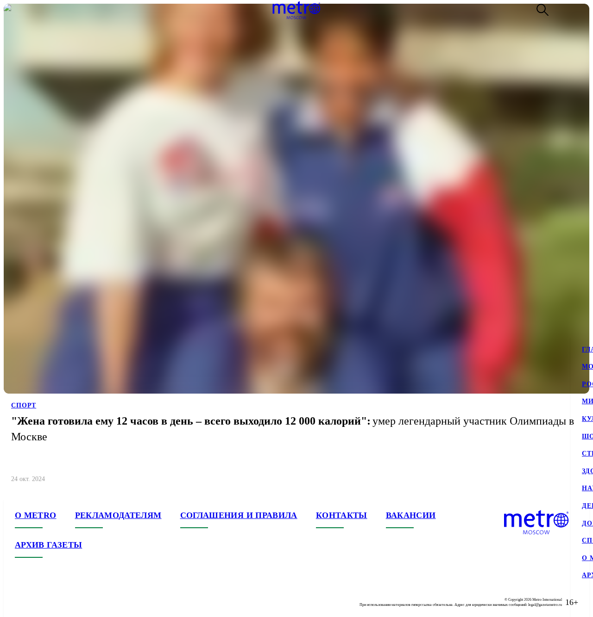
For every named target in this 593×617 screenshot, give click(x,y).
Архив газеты (48, 544)
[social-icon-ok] (59, 602)
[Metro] (296, 10)
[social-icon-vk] (22, 602)
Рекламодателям (118, 515)
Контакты (341, 515)
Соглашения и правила (238, 515)
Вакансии (411, 515)
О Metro (36, 515)
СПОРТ (23, 405)
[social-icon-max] (77, 602)
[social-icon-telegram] (40, 602)
